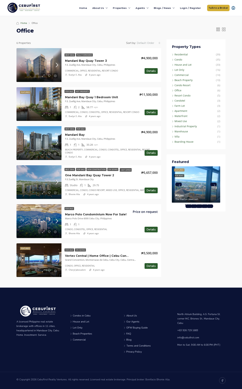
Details (151, 71)
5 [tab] (210, 206)
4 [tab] (204, 206)
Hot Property (82, 91)
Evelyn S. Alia (75, 74)
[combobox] (148, 43)
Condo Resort (182, 85)
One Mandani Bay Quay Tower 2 (89, 175)
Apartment (181, 111)
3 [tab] (199, 206)
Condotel (180, 100)
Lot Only (179, 69)
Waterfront (181, 116)
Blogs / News (162, 8)
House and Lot (183, 64)
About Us (98, 8)
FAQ (128, 333)
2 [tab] (194, 206)
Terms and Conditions (138, 345)
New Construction (96, 169)
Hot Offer (126, 170)
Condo (178, 59)
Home (83, 8)
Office (178, 90)
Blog (128, 339)
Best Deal (69, 55)
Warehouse (181, 131)
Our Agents (132, 321)
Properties (120, 8)
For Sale (69, 91)
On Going (112, 169)
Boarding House (184, 141)
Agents (140, 8)
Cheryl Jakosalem (77, 269)
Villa (177, 136)
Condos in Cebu (82, 315)
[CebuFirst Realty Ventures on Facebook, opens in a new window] (222, 380)
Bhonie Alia (74, 194)
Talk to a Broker (218, 8)
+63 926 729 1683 (187, 330)
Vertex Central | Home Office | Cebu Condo (97, 256)
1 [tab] (188, 206)
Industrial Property (186, 126)
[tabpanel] (196, 184)
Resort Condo (182, 95)
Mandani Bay (75, 134)
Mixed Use (181, 121)
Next (213, 184)
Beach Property (184, 80)
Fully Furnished (84, 55)
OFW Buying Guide (137, 327)
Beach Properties (82, 333)
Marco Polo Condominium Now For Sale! (95, 214)
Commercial (182, 75)
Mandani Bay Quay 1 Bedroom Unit (91, 97)
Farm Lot (180, 105)
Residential (181, 54)
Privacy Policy (134, 351)
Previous (178, 184)
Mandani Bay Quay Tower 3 (86, 60)
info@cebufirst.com (188, 337)
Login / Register (190, 8)
